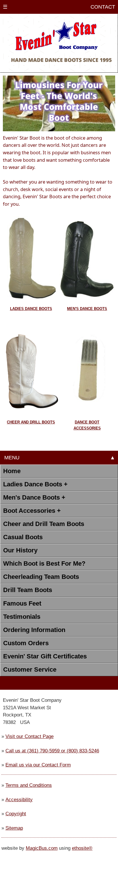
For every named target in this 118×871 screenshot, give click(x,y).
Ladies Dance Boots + (35, 484)
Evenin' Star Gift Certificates (45, 656)
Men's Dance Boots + (34, 497)
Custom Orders (26, 643)
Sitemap (14, 827)
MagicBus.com (42, 848)
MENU (11, 457)
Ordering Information (34, 629)
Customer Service (29, 669)
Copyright (15, 813)
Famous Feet (22, 603)
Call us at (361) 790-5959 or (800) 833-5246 (52, 750)
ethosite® (82, 848)
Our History (20, 550)
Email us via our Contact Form (38, 764)
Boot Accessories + (32, 510)
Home (12, 471)
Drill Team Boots (27, 589)
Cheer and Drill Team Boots (43, 523)
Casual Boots (23, 537)
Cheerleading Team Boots (41, 576)
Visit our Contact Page (29, 736)
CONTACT (101, 7)
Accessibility (19, 799)
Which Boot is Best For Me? (44, 563)
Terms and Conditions (28, 785)
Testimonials (21, 616)
